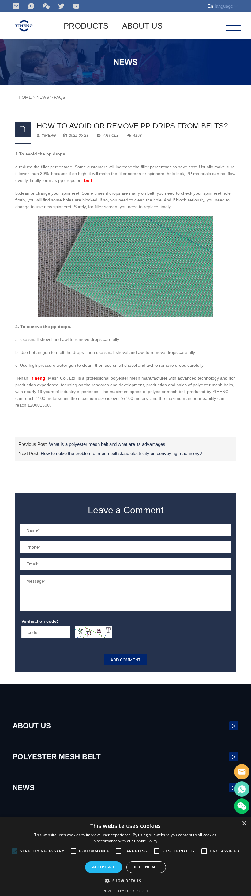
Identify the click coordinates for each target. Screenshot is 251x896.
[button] (125, 881)
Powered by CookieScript (125, 891)
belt (88, 180)
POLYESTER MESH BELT (124, 756)
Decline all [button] (146, 867)
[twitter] (61, 6)
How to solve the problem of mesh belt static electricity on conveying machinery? (121, 453)
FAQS (59, 97)
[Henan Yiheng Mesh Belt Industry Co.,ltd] (24, 25)
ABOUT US (142, 25)
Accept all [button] (103, 867)
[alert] (125, 856)
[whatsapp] (31, 6)
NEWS (42, 97)
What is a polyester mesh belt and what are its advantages (107, 444)
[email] (16, 6)
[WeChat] (46, 6)
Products (86, 25)
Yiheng (38, 378)
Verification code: (39, 621)
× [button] (244, 823)
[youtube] (76, 6)
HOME (25, 97)
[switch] (93, 632)
